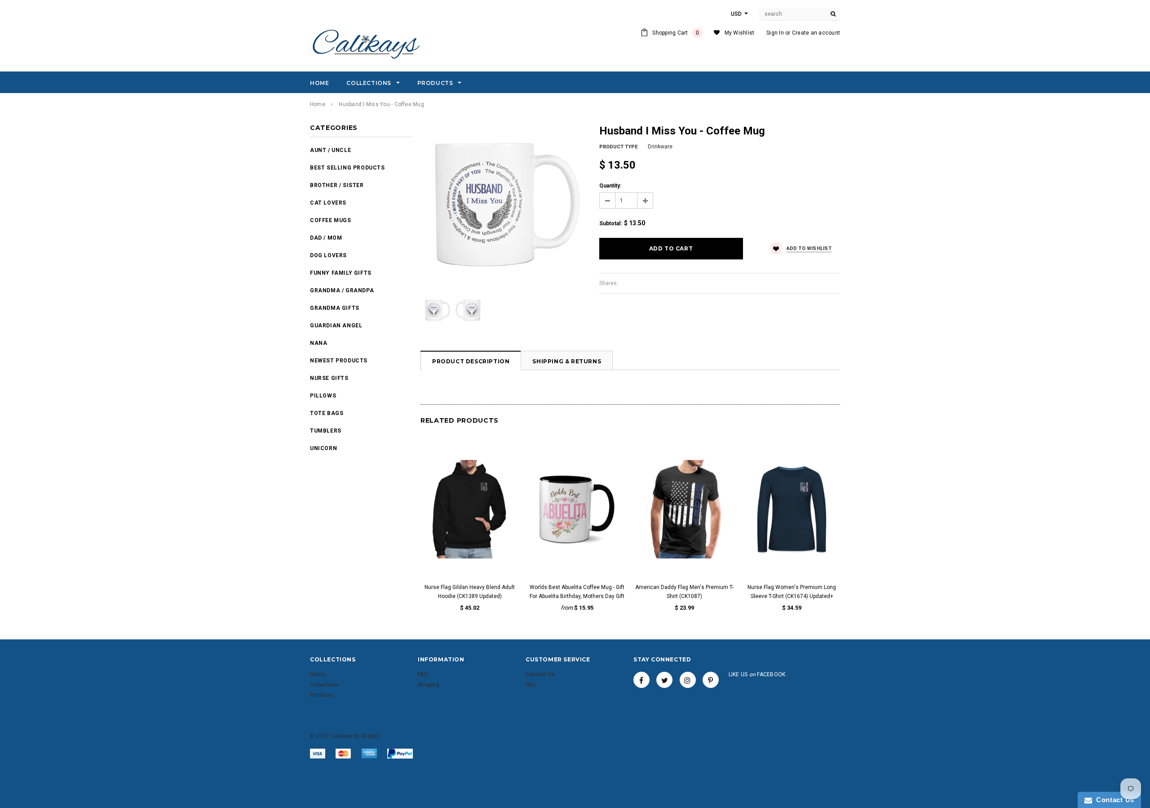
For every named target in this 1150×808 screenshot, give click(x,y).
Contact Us (1113, 800)
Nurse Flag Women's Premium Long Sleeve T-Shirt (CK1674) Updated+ (792, 591)
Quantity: (610, 186)
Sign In (775, 33)
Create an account (816, 33)
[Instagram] (688, 680)
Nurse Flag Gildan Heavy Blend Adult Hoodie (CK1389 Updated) (470, 591)
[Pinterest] (711, 680)
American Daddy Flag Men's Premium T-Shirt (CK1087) (684, 591)
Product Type (618, 147)
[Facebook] (641, 680)
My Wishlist (740, 33)
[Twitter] (664, 680)
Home (317, 104)
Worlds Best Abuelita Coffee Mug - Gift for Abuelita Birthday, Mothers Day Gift (577, 591)
